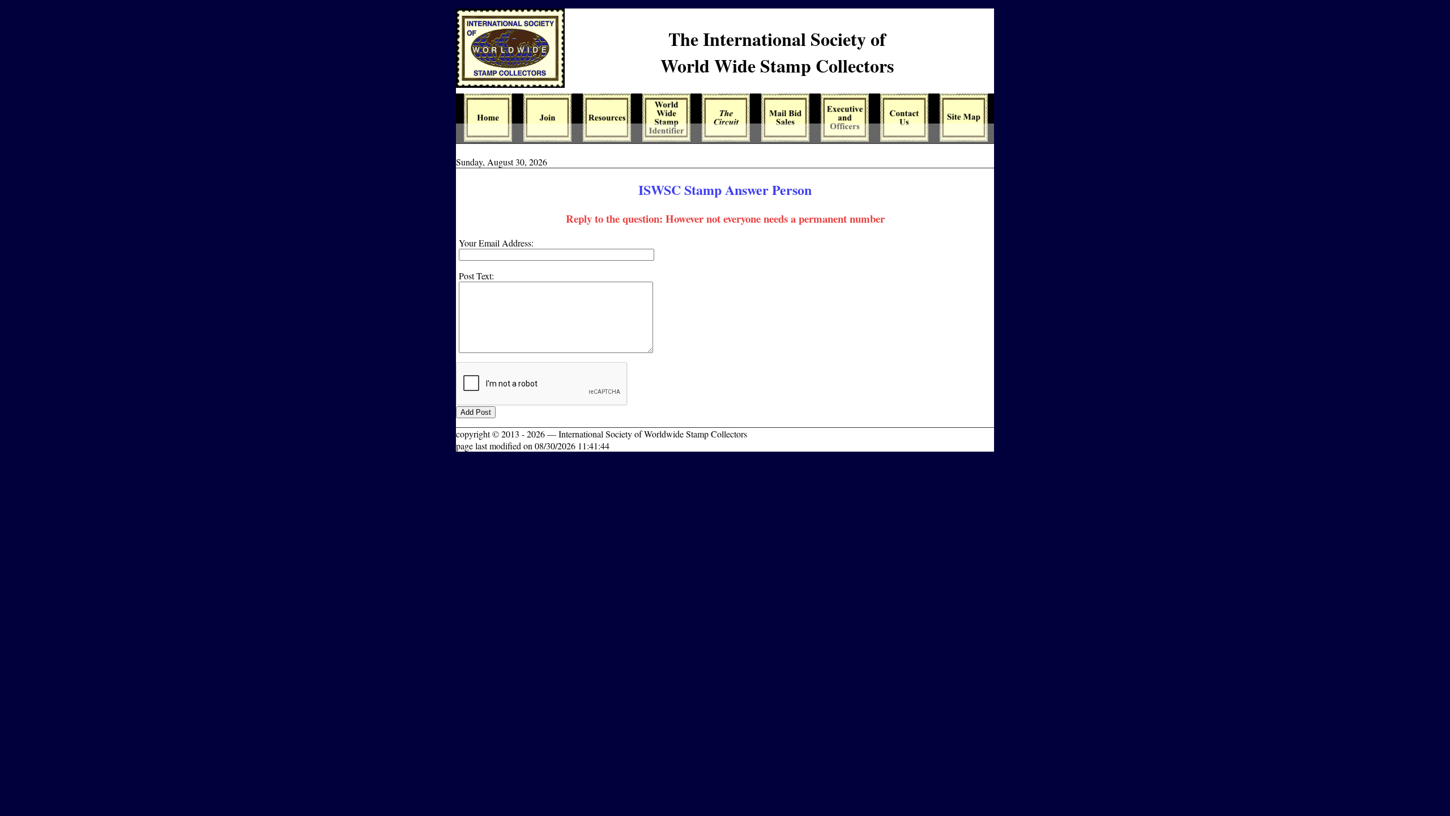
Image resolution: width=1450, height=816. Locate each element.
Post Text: (476, 276)
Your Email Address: (496, 243)
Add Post (475, 412)
